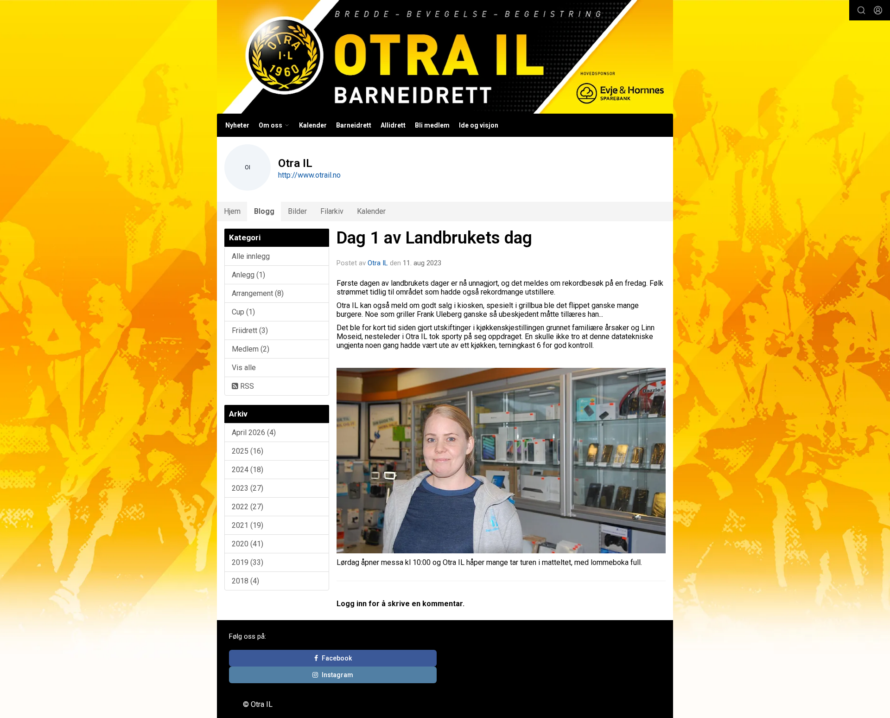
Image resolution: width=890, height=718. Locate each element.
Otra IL (378, 263)
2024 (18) (247, 469)
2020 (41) (247, 543)
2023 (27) (247, 488)
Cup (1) (243, 312)
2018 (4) (245, 581)
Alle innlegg (251, 256)
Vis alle (244, 367)
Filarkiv (331, 211)
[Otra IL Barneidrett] (445, 57)
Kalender (313, 125)
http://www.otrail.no (309, 175)
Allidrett (393, 125)
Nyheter (237, 125)
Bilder (297, 211)
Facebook (337, 658)
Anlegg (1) (248, 274)
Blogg (264, 211)
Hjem (232, 211)
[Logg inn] (878, 10)
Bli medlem (432, 125)
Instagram (337, 675)
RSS (246, 386)
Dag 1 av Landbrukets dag (434, 238)
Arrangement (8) (258, 293)
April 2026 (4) (254, 432)
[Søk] (861, 10)
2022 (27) (247, 506)
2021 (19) (247, 525)
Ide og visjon (478, 125)
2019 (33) (247, 562)
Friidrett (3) (250, 330)
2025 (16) (247, 451)
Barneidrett (353, 125)
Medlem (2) (250, 349)
